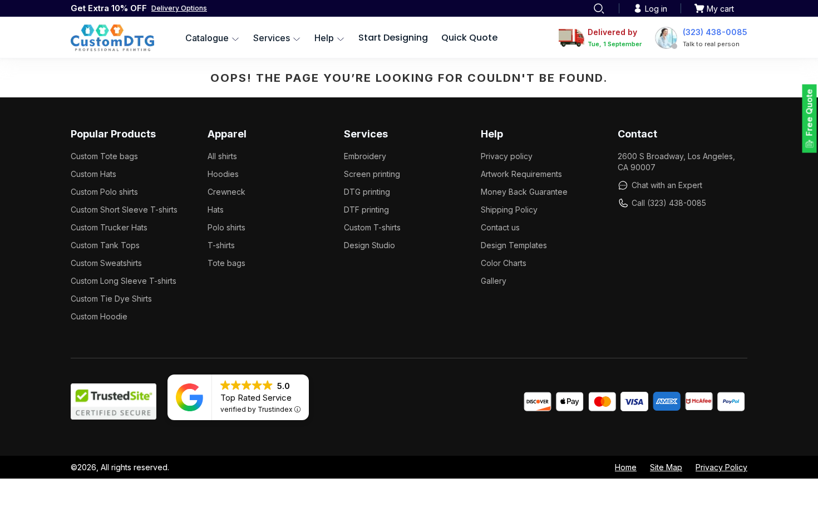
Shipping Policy (509, 209)
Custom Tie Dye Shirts (111, 298)
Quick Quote (469, 37)
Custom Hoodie (99, 316)
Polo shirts (226, 227)
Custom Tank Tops (105, 245)
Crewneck (226, 191)
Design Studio (369, 245)
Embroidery (365, 156)
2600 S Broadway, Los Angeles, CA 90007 (676, 161)
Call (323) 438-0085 (669, 203)
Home (626, 467)
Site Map (666, 467)
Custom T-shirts (372, 227)
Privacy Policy (721, 467)
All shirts (222, 156)
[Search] (598, 8)
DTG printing (367, 191)
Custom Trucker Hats (109, 227)
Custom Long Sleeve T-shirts (123, 280)
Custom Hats (93, 174)
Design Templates (514, 245)
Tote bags (226, 263)
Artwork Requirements (521, 174)
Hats (216, 209)
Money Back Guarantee (524, 191)
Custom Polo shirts (104, 191)
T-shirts (221, 245)
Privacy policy (507, 156)
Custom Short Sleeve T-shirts (124, 209)
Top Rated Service (256, 397)
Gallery (493, 280)
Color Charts (503, 263)
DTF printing (366, 209)
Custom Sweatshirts (106, 263)
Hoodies (223, 174)
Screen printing (372, 174)
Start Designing (393, 37)
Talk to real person (711, 44)
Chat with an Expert (667, 185)
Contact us (500, 227)
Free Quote (809, 112)
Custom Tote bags (104, 156)
